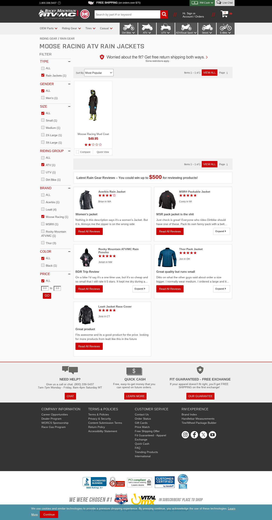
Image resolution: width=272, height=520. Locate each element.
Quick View (103, 152)
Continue (49, 514)
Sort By (80, 73)
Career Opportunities (54, 414)
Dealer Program (51, 418)
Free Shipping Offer (147, 431)
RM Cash (205, 2)
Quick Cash (142, 443)
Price (45, 274)
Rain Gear (67, 38)
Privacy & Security (99, 418)
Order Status (143, 418)
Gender (47, 84)
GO (47, 295)
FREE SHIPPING (118, 2)
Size (43, 106)
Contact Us (142, 414)
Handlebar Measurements (198, 418)
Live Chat (227, 2)
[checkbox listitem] (45, 68)
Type (44, 61)
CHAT (70, 396)
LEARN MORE (135, 396)
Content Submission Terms (105, 422)
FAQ (137, 447)
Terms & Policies (98, 414)
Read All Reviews (89, 231)
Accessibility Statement (102, 431)
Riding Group (52, 151)
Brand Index (189, 414)
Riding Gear (48, 38)
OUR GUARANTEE (200, 396)
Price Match (142, 427)
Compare (85, 152)
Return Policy (96, 427)
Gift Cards (141, 422)
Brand (46, 188)
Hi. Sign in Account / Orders (193, 15)
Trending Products (146, 452)
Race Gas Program (53, 427)
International (143, 456)
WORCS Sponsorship (54, 422)
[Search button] (164, 14)
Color (45, 251)
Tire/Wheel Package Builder (199, 422)
